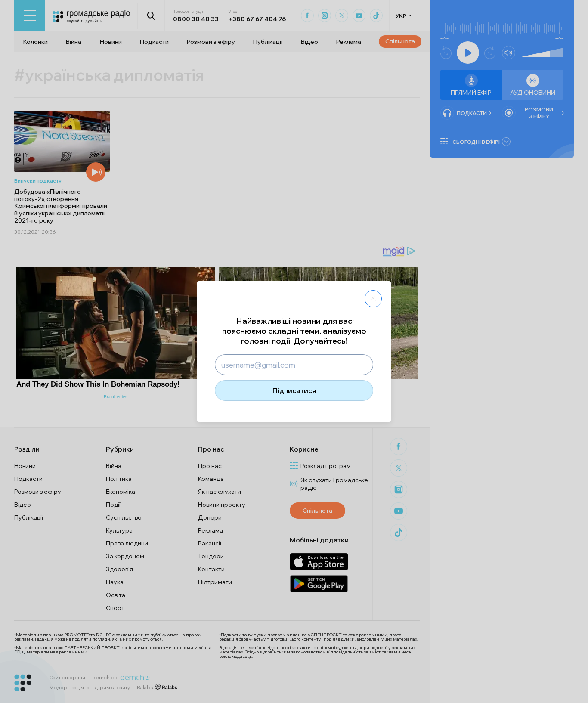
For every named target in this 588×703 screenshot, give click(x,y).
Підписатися (294, 390)
